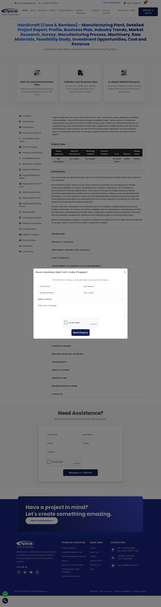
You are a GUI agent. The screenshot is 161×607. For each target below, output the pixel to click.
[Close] (125, 272)
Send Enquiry (80, 332)
